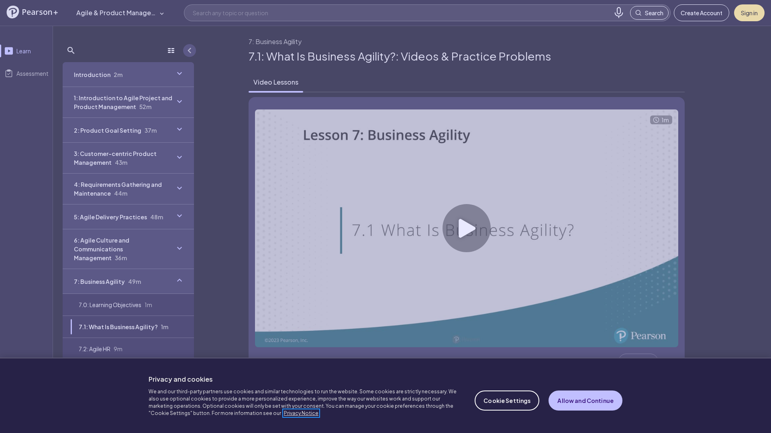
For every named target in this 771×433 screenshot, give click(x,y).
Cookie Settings (506, 400)
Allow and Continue (585, 400)
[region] (385, 395)
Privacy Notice (301, 413)
